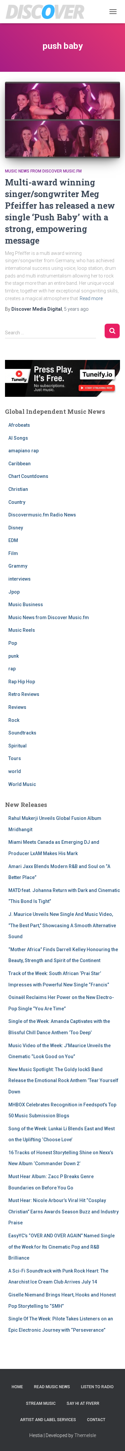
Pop (12, 643)
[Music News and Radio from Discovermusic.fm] (47, 11)
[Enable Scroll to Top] (111, 1437)
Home (17, 1387)
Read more (91, 298)
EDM (13, 540)
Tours (14, 758)
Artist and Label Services (48, 1419)
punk (13, 656)
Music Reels (21, 630)
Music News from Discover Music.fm (43, 171)
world (14, 771)
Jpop (14, 592)
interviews (19, 579)
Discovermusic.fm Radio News (42, 514)
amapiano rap (23, 450)
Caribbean (19, 463)
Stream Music (41, 1403)
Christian (18, 489)
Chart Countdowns (28, 476)
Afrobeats (19, 425)
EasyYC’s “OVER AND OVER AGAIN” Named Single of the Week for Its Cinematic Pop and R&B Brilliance (61, 1247)
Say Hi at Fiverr (83, 1403)
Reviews (17, 707)
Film (13, 553)
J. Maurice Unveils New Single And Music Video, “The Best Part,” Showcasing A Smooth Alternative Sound (62, 925)
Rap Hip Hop (21, 681)
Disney (15, 527)
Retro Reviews (23, 694)
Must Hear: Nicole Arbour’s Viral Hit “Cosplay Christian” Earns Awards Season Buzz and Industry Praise (63, 1211)
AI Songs (18, 438)
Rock (13, 720)
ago (76, 309)
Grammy (17, 566)
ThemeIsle (85, 1435)
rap (12, 668)
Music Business (25, 604)
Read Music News (52, 1387)
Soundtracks (22, 732)
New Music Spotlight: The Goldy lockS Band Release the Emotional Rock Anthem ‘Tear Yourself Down (63, 1080)
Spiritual (17, 745)
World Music (22, 784)
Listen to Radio (97, 1387)
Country (16, 502)
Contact (96, 1419)
